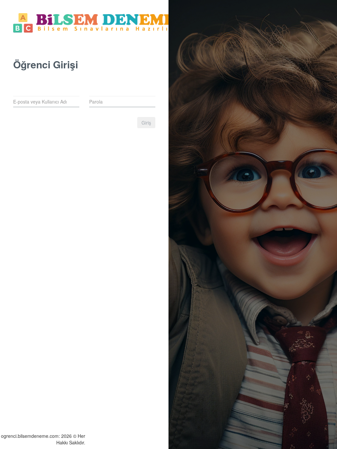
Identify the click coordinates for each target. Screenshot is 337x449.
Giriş (146, 122)
